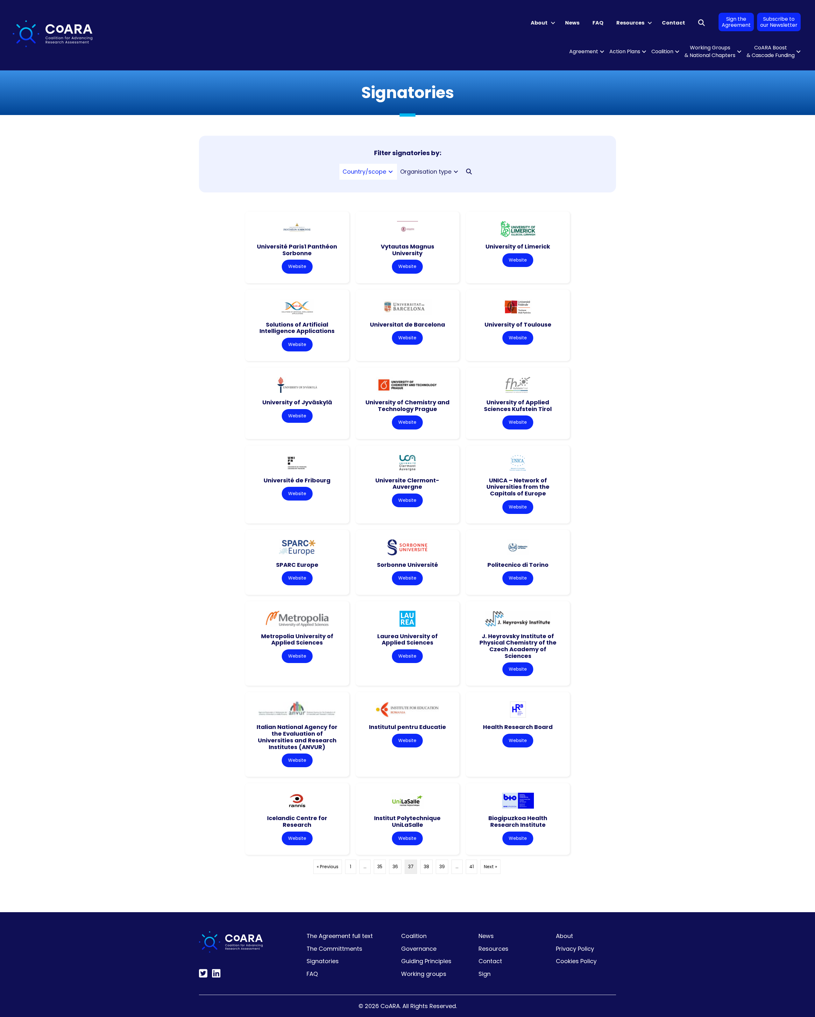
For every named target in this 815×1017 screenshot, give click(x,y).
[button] (553, 23)
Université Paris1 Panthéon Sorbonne (297, 249)
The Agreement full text (340, 936)
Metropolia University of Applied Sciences (297, 639)
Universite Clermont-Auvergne (407, 483)
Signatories (323, 961)
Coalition (662, 51)
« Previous (327, 866)
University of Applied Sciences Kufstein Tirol (518, 405)
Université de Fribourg (297, 480)
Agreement (583, 51)
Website (297, 266)
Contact (673, 22)
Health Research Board (518, 727)
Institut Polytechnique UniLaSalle (407, 821)
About (539, 22)
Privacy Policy (575, 949)
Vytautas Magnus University (407, 249)
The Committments (334, 949)
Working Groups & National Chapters (709, 51)
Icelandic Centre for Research (297, 821)
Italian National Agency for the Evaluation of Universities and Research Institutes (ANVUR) (297, 737)
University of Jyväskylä (297, 402)
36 (395, 866)
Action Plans (624, 51)
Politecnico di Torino (518, 565)
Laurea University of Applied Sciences (407, 639)
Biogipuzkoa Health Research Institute (517, 821)
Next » (490, 866)
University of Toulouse (518, 324)
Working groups (423, 974)
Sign (484, 974)
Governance (418, 949)
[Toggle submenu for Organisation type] (456, 172)
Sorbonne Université (407, 565)
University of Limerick (517, 246)
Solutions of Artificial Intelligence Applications (297, 328)
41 (471, 866)
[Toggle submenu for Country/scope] (390, 172)
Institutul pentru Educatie (407, 727)
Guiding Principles (426, 961)
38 (426, 866)
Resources (630, 22)
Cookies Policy (576, 961)
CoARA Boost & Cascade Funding (771, 51)
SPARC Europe (297, 565)
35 (379, 866)
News (572, 22)
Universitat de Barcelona (407, 324)
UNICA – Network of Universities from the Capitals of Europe (517, 486)
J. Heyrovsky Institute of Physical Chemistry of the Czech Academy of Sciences (517, 646)
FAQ (597, 22)
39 (442, 866)
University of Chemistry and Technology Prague (407, 405)
